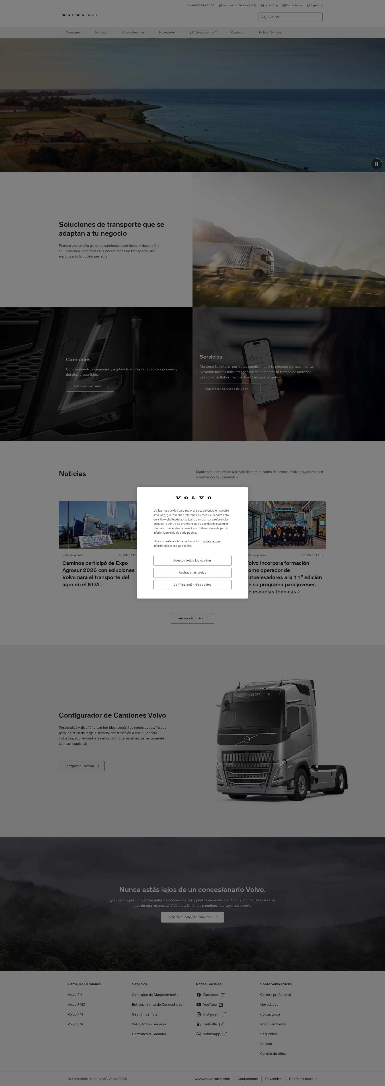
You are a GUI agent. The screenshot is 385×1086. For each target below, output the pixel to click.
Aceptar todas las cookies (192, 560)
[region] (192, 543)
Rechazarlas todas (192, 572)
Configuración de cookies (192, 584)
